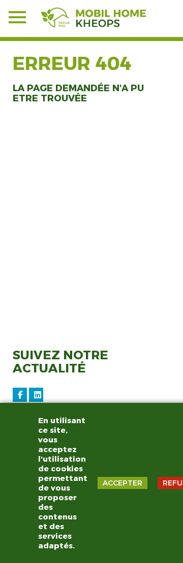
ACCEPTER (122, 482)
